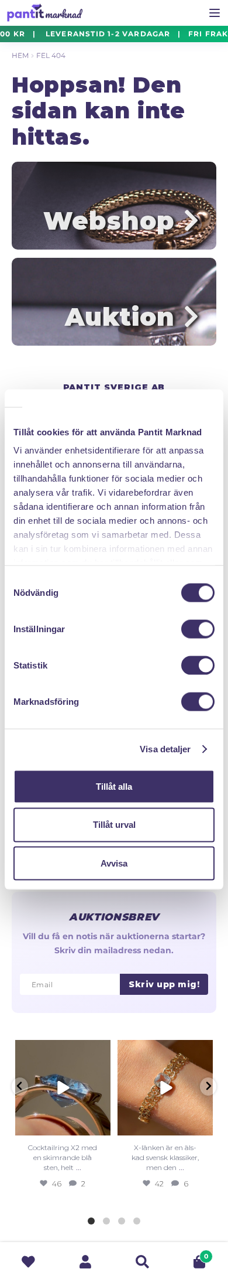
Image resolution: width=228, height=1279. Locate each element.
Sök (142, 1261)
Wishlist (28, 1261)
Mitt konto (86, 1261)
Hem (20, 55)
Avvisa (114, 863)
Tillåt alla (114, 786)
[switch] (198, 628)
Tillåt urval (114, 825)
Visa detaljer (165, 749)
